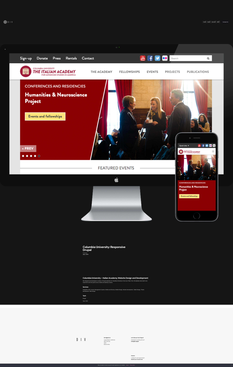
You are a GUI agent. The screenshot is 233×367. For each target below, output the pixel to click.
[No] (231, 365)
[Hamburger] (5, 22)
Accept (127, 365)
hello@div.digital (135, 341)
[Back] (5, 49)
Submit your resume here (137, 359)
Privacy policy (132, 365)
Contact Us (225, 22)
